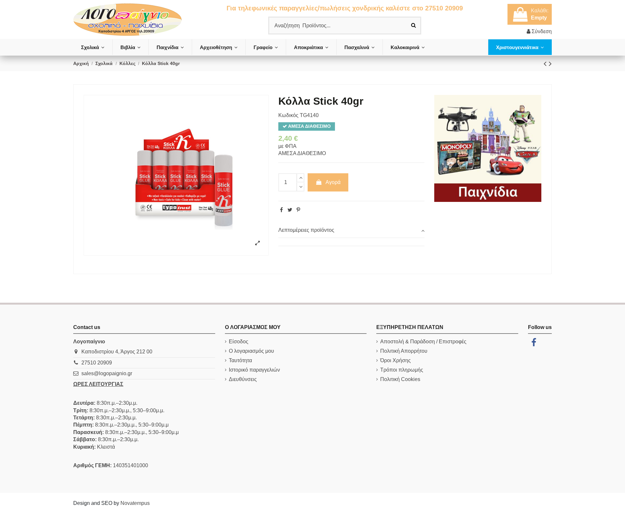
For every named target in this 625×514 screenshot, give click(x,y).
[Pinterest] (298, 210)
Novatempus (135, 503)
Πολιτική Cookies (400, 379)
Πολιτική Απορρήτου (403, 351)
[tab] (351, 230)
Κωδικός (288, 115)
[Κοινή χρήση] (281, 210)
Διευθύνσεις (243, 379)
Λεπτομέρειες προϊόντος (306, 230)
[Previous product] (546, 63)
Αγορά (333, 182)
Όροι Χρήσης (395, 360)
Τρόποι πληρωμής (401, 370)
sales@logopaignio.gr (106, 373)
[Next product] (550, 63)
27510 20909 (96, 362)
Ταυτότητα (240, 360)
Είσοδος (238, 341)
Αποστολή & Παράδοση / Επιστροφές (423, 341)
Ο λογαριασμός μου (251, 351)
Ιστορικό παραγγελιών (254, 370)
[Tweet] (289, 210)
